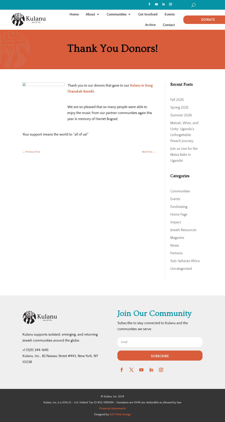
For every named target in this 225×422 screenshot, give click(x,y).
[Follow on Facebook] (149, 4)
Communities (180, 191)
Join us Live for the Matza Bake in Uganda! (184, 155)
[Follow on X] (131, 370)
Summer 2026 (181, 115)
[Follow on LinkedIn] (163, 4)
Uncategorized (181, 269)
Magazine (177, 238)
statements (118, 408)
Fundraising (178, 207)
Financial (105, 408)
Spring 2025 (179, 107)
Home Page (178, 214)
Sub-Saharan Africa (185, 261)
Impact (175, 222)
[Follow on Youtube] (156, 4)
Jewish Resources (183, 230)
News (174, 245)
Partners (176, 253)
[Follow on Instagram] (170, 4)
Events (175, 199)
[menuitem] (193, 5)
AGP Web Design (120, 414)
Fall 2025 (177, 100)
